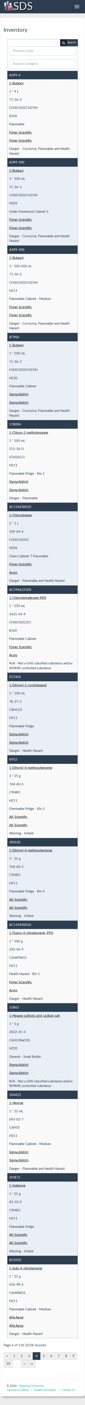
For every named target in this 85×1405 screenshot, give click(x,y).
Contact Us (68, 1390)
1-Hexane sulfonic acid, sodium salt (34, 1015)
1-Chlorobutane (20, 515)
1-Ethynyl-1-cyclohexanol (28, 685)
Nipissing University (31, 1386)
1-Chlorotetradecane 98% (27, 598)
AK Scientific (18, 817)
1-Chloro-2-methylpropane (28, 432)
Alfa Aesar (16, 1317)
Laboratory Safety (18, 1390)
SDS (23, 6)
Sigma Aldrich (18, 394)
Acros (13, 572)
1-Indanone (17, 1185)
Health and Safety (45, 1390)
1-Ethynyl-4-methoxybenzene (30, 768)
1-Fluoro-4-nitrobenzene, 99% (31, 933)
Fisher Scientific (20, 132)
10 (8, 1363)
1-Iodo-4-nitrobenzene (25, 1268)
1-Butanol (16, 83)
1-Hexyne (16, 1103)
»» (31, 1363)
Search (72, 42)
